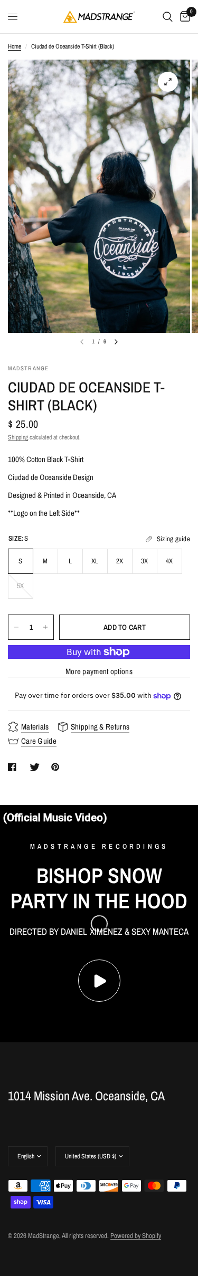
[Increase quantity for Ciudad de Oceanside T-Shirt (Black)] (45, 627)
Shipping (18, 437)
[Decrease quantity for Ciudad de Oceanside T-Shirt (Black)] (16, 627)
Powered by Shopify (135, 1235)
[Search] (167, 16)
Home (14, 46)
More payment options (99, 671)
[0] (183, 16)
